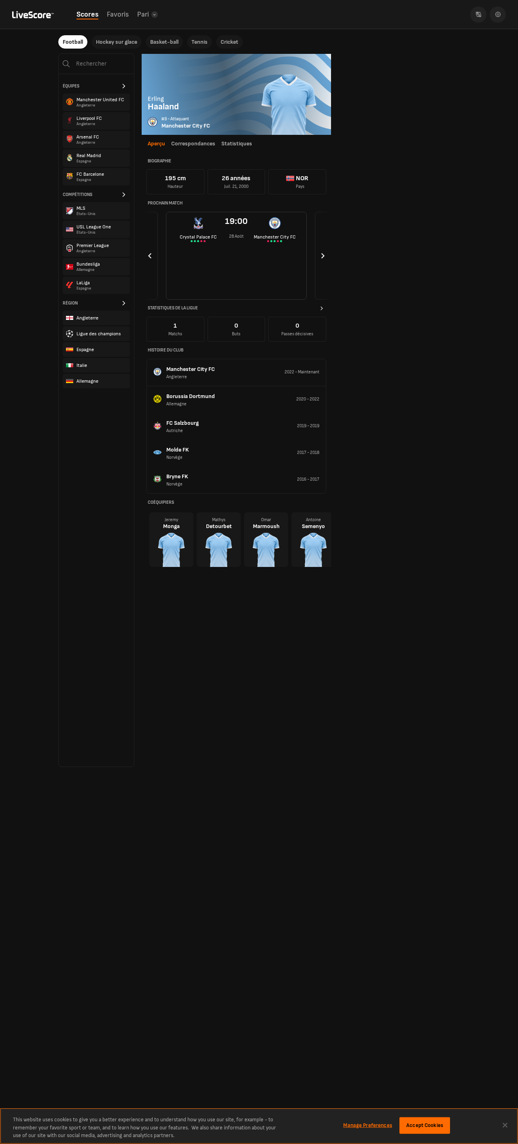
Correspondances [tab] (193, 143)
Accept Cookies (424, 1125)
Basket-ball (164, 41)
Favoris (118, 14)
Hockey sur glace (116, 41)
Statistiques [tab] (236, 143)
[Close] (505, 1125)
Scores (87, 14)
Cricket (229, 41)
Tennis (199, 41)
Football (73, 41)
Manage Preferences (367, 1125)
